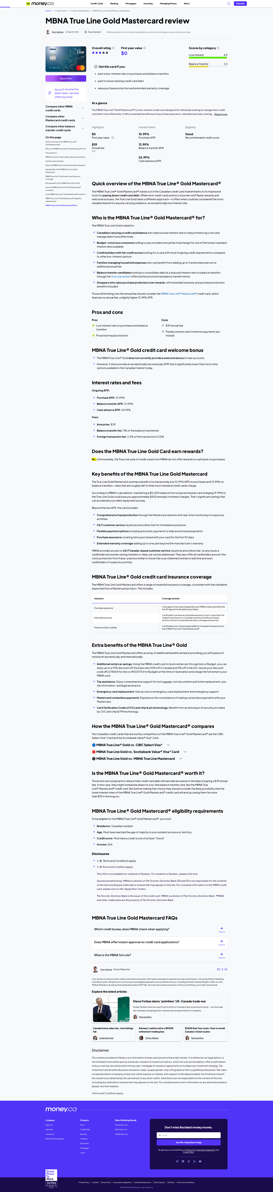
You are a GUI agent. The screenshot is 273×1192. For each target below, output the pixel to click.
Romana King (145, 1017)
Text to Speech (159, 1182)
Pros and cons (51, 153)
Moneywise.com (121, 1125)
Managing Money (168, 3)
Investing (148, 3)
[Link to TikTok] (189, 1161)
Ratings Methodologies (55, 1139)
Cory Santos (57, 32)
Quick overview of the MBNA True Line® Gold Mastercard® (61, 143)
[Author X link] (222, 969)
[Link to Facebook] (183, 1161)
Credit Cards (97, 3)
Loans (82, 1153)
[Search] (229, 3)
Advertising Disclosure (142, 1182)
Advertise (49, 1129)
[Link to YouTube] (200, 1161)
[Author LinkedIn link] (226, 969)
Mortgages (131, 3)
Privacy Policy (188, 1152)
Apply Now (66, 78)
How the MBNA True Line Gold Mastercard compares (63, 188)
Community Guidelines (185, 1182)
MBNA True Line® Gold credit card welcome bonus (65, 157)
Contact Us (50, 1134)
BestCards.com (121, 1129)
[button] (223, 930)
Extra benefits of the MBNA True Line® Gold (63, 183)
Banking (114, 3)
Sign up (58, 89)
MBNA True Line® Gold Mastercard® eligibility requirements (63, 199)
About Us (49, 1125)
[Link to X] (194, 1161)
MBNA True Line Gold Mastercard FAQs (61, 205)
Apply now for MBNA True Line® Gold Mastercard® (65, 48)
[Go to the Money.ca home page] (40, 3)
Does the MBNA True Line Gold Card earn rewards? (65, 165)
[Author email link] (218, 969)
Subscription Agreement (205, 1150)
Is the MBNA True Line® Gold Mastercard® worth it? (66, 194)
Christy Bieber (152, 1038)
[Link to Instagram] (177, 1161)
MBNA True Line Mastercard (179, 293)
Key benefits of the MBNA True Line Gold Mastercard (61, 170)
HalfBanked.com (121, 1134)
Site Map (170, 1182)
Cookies (95, 1182)
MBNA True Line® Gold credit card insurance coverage (63, 177)
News (187, 3)
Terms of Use (191, 1150)
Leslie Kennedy (106, 1038)
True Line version (121, 276)
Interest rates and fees (54, 161)
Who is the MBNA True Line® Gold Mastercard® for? (66, 149)
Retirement (84, 1143)
